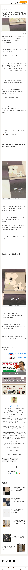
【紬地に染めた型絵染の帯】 (11, 134)
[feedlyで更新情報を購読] (17, 473)
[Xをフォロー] (8, 473)
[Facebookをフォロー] (11, 473)
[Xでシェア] (11, 467)
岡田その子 (6, 461)
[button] (17, 467)
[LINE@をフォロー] (15, 473)
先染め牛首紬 (15, 459)
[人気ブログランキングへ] (12, 357)
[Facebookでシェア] (13, 467)
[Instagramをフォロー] (13, 473)
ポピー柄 (14, 461)
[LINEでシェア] (15, 467)
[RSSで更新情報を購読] (20, 473)
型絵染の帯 (6, 459)
